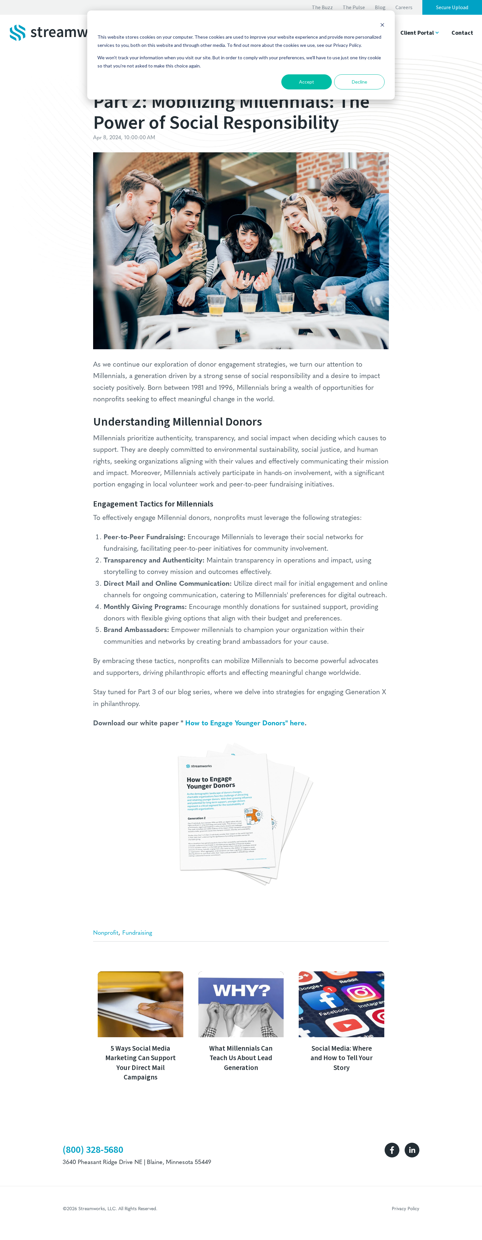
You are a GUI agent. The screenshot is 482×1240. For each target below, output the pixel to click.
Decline (359, 82)
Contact (462, 33)
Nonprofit (105, 933)
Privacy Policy (405, 1209)
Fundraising (137, 933)
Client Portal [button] (417, 33)
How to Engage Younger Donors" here (245, 723)
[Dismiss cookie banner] (382, 25)
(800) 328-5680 (93, 1150)
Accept (306, 82)
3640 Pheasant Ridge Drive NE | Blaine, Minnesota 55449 (137, 1163)
